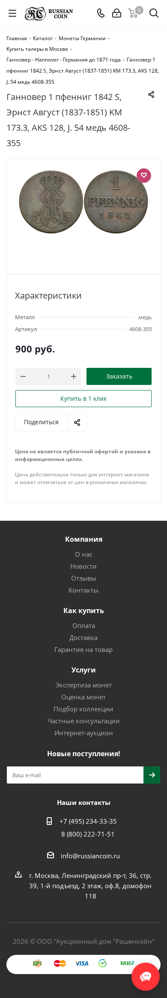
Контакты (83, 590)
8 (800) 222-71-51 (88, 834)
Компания (83, 539)
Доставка (83, 637)
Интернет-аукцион (83, 732)
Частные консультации (84, 720)
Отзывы (83, 578)
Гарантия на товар (83, 649)
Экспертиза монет (84, 685)
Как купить (83, 610)
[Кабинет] (116, 13)
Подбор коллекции (83, 708)
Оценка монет (83, 697)
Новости (83, 566)
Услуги (84, 670)
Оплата (83, 625)
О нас (83, 554)
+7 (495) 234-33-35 (88, 821)
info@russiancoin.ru (90, 855)
